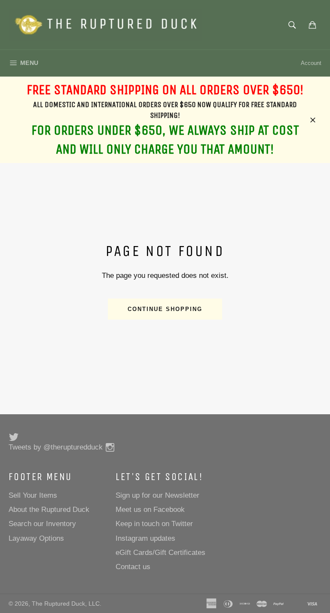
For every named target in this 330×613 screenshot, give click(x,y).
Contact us (133, 567)
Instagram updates (145, 538)
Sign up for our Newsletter (157, 495)
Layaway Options (36, 538)
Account (311, 63)
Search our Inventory (42, 524)
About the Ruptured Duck (49, 509)
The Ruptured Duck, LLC (66, 604)
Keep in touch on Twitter (154, 524)
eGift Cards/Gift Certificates (160, 552)
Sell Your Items (33, 495)
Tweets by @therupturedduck (56, 447)
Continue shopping (165, 309)
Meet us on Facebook (150, 509)
